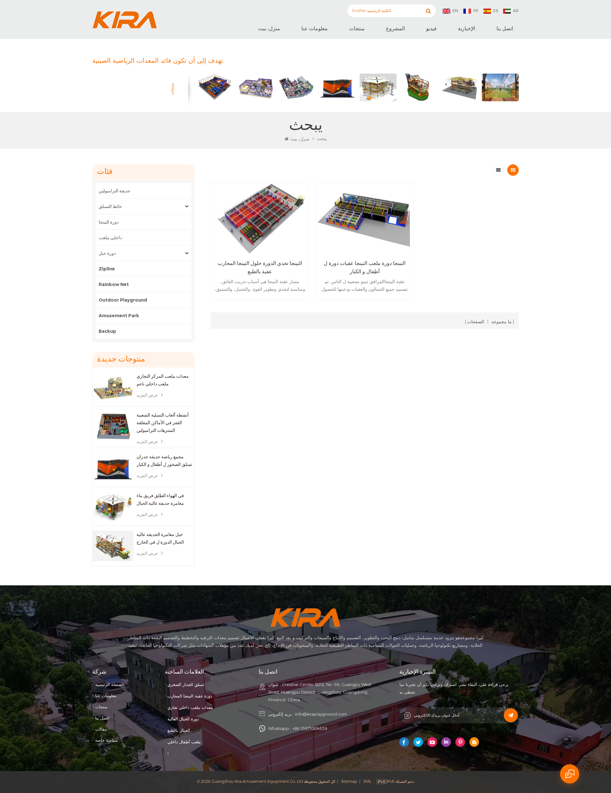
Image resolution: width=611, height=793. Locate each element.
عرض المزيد (147, 394)
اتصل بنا (504, 28)
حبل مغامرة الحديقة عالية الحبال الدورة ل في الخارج (160, 538)
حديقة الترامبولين (114, 191)
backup (107, 331)
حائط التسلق (110, 206)
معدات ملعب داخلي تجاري (190, 707)
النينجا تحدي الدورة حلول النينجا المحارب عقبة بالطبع (260, 267)
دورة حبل (107, 253)
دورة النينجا (109, 222)
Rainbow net (114, 284)
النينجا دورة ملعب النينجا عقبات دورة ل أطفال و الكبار (364, 267)
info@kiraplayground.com (321, 714)
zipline (107, 269)
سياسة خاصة (106, 740)
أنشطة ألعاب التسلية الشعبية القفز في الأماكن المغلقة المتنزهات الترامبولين (163, 422)
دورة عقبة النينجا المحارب (189, 695)
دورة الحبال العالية (183, 718)
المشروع (395, 28)
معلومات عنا (314, 28)
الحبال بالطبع (178, 730)
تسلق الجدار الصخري (185, 684)
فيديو (431, 28)
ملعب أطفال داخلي (184, 741)
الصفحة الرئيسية (109, 684)
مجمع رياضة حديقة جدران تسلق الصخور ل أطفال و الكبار (164, 460)
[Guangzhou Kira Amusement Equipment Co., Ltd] (124, 20)
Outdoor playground (123, 300)
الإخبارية (466, 28)
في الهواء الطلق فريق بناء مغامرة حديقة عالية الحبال (160, 499)
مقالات (101, 729)
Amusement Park (119, 315)
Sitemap (349, 781)
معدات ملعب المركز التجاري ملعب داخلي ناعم (163, 380)
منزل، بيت (269, 28)
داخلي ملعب (110, 237)
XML (367, 781)
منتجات (357, 28)
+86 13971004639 (309, 728)
